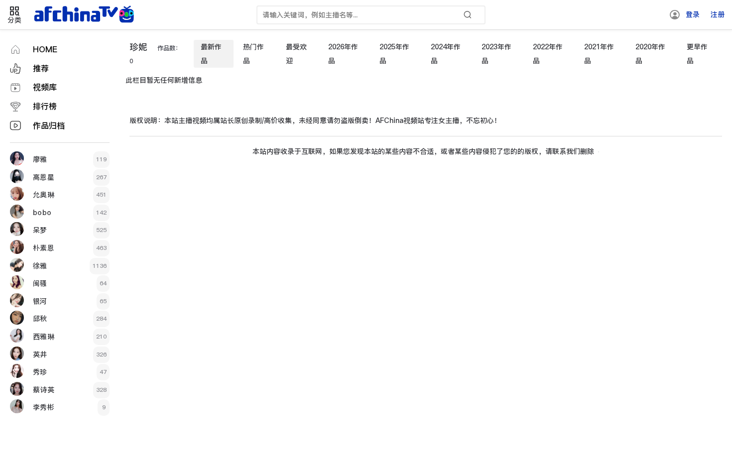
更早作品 (697, 54)
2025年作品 (394, 54)
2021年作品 (599, 54)
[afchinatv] (85, 15)
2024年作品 (446, 54)
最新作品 (211, 54)
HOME (45, 49)
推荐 (41, 68)
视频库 (45, 87)
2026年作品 (343, 54)
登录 (693, 14)
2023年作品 (496, 54)
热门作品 (253, 54)
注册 (718, 14)
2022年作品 (548, 54)
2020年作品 (650, 54)
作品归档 (49, 125)
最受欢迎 (296, 54)
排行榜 (45, 106)
